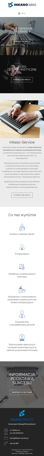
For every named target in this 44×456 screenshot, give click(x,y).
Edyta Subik (28, 453)
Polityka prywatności (22, 451)
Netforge (21, 453)
